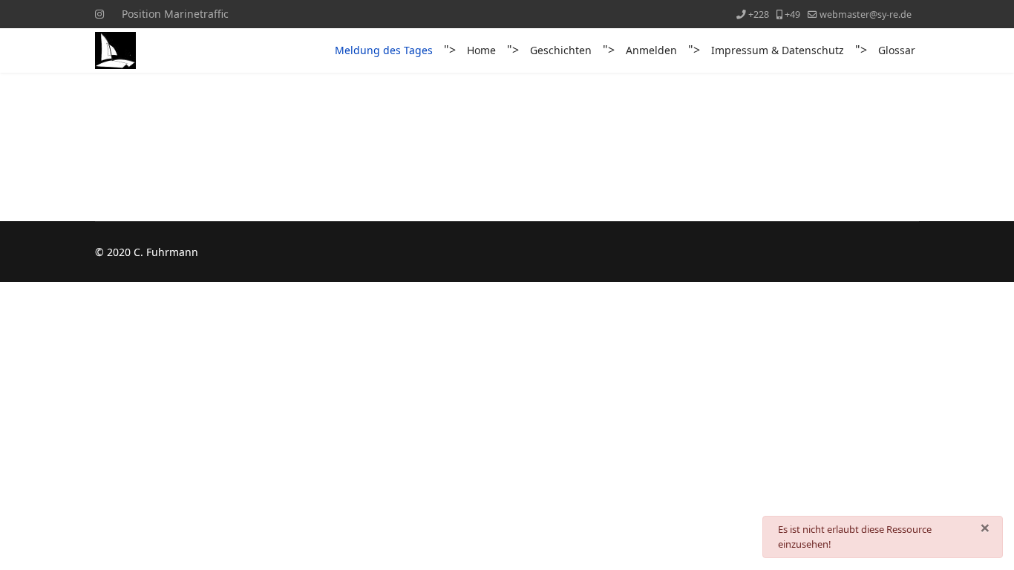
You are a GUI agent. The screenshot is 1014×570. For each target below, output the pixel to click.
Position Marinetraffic (175, 14)
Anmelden (651, 50)
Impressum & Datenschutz (777, 50)
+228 (758, 14)
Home (481, 50)
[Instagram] (99, 14)
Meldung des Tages (384, 50)
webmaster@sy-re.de (866, 14)
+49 (792, 14)
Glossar (896, 50)
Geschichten (561, 50)
